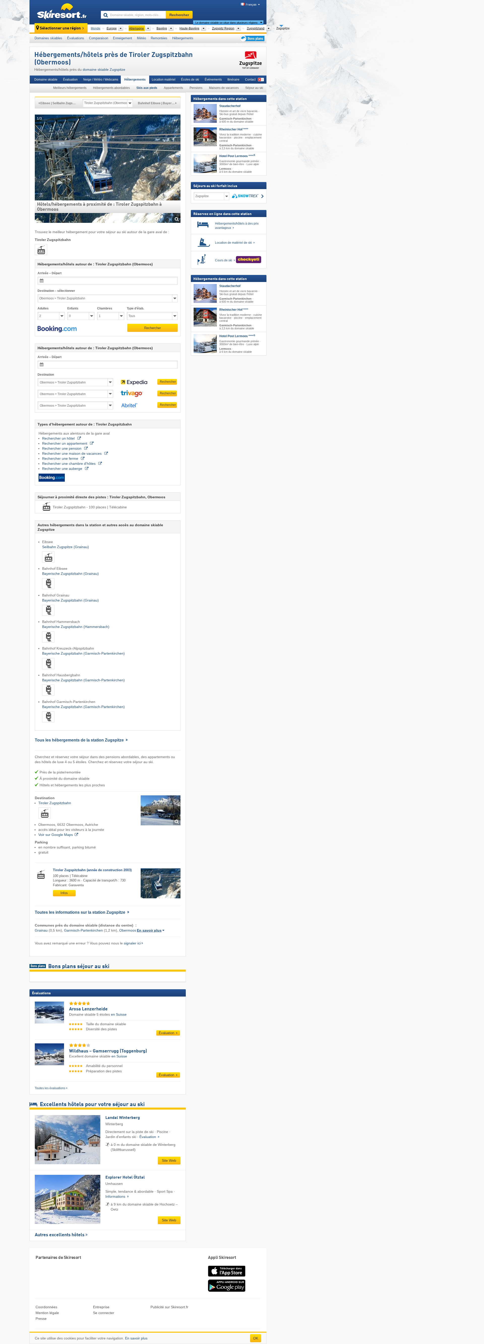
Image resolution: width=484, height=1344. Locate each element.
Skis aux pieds (146, 88)
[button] (57, 329)
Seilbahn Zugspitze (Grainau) (65, 547)
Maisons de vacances (224, 88)
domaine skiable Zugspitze (104, 69)
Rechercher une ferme (60, 458)
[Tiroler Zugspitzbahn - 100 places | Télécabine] (44, 820)
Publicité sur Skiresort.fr (169, 1307)
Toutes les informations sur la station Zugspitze (80, 912)
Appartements (173, 88)
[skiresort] (63, 12)
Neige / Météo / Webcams (100, 79)
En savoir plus (149, 930)
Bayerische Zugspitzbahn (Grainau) (70, 574)
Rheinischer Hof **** (233, 129)
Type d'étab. (135, 308)
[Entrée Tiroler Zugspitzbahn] (160, 810)
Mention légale (47, 1313)
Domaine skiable (45, 79)
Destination (46, 374)
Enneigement (122, 38)
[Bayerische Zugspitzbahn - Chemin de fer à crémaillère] (48, 590)
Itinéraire (233, 79)
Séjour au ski (254, 88)
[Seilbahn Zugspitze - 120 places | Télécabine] (48, 563)
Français (251, 4)
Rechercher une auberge (62, 469)
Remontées (159, 38)
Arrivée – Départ (50, 273)
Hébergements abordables (111, 88)
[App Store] (226, 1277)
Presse (41, 1319)
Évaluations (75, 38)
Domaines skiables (48, 38)
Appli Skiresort (222, 1258)
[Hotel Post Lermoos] (205, 163)
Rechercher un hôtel (59, 438)
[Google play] (226, 1291)
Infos (64, 893)
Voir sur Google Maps (55, 835)
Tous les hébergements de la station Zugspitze (80, 740)
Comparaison (98, 38)
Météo (141, 38)
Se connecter (103, 1313)
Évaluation (70, 79)
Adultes (43, 308)
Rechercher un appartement (65, 443)
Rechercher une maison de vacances (72, 453)
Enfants (72, 308)
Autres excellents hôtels (59, 1235)
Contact (250, 79)
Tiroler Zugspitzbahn (54, 803)
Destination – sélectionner (56, 291)
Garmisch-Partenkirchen (83, 930)
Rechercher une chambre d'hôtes (69, 464)
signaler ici (132, 943)
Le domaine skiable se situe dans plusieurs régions (226, 22)
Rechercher (152, 328)
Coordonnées (46, 1307)
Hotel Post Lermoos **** (237, 156)
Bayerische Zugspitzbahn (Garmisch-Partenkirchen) (83, 653)
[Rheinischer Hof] (205, 137)
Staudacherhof (229, 106)
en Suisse (119, 1014)
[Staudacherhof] (205, 113)
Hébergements (182, 38)
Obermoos (127, 930)
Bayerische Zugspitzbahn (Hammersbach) (75, 627)
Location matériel (163, 79)
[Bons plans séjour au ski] (251, 38)
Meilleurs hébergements (69, 88)
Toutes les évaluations (50, 1088)
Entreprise (101, 1307)
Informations (115, 1196)
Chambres (104, 308)
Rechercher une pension (62, 448)
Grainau (41, 930)
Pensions (196, 88)
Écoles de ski (190, 79)
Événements (213, 79)
